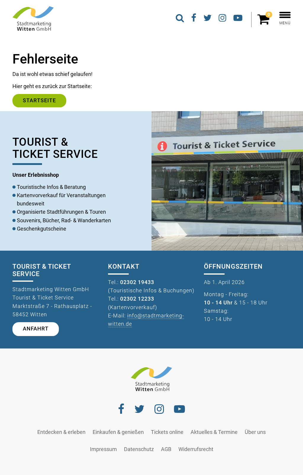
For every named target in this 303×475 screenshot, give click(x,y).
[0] (264, 22)
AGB (166, 449)
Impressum (103, 449)
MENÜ (285, 23)
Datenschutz (139, 449)
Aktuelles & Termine (214, 432)
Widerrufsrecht (195, 449)
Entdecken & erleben (61, 432)
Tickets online (167, 432)
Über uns (255, 432)
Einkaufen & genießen (118, 432)
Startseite (39, 100)
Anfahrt (36, 329)
